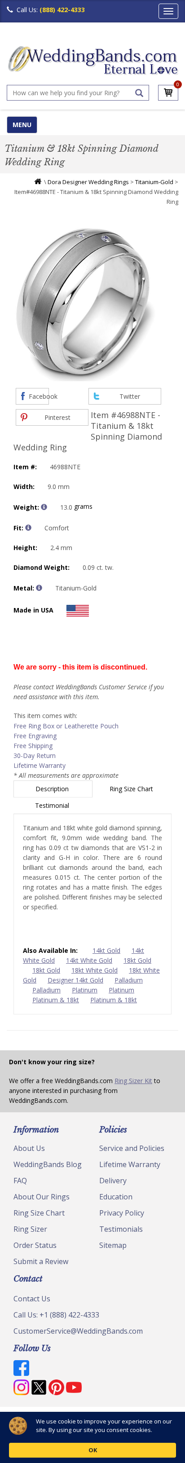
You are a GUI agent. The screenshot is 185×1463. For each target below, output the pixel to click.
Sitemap (113, 1245)
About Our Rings (41, 1197)
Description (52, 788)
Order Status (35, 1245)
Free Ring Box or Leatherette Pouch (66, 726)
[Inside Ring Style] (28, 527)
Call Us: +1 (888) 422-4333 (56, 1315)
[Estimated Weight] (44, 507)
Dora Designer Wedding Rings (88, 182)
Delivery (113, 1180)
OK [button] (92, 1450)
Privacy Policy (121, 1213)
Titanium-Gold (154, 182)
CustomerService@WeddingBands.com (78, 1331)
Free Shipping (33, 745)
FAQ (20, 1180)
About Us (29, 1148)
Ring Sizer (30, 1229)
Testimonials (121, 1229)
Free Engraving (35, 736)
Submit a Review (40, 1261)
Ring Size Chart (132, 788)
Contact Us (31, 1299)
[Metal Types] (39, 588)
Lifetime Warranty (39, 765)
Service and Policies (131, 1148)
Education (115, 1197)
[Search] (139, 93)
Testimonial (53, 805)
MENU (22, 124)
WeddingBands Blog (47, 1164)
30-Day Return (34, 755)
